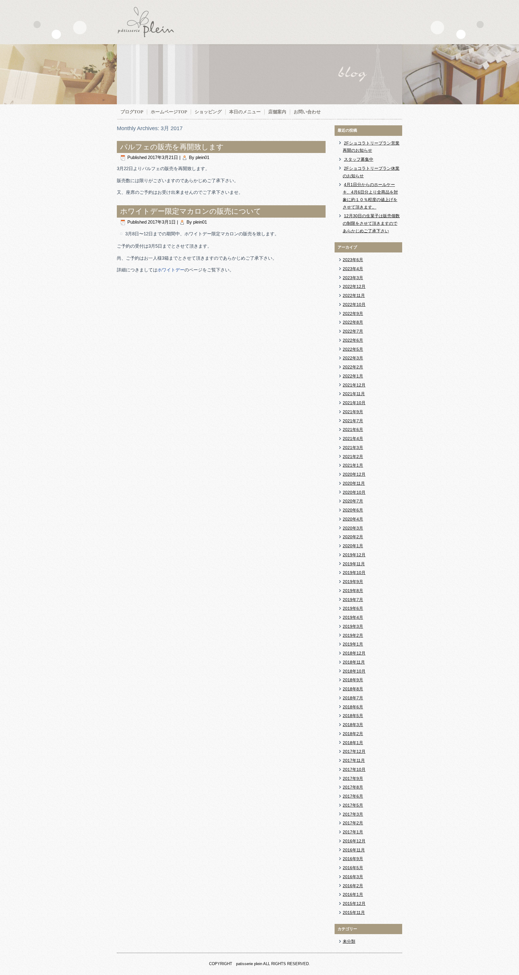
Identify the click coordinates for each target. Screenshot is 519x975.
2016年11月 (354, 850)
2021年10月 (354, 402)
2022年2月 (353, 367)
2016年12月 (354, 841)
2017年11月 (354, 760)
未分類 (349, 941)
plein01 (202, 157)
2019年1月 (353, 644)
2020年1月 (353, 545)
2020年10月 (354, 492)
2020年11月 (354, 483)
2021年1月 (353, 465)
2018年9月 (353, 679)
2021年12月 (354, 385)
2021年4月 (353, 438)
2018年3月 (353, 724)
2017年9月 (353, 778)
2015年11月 (354, 912)
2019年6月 (353, 608)
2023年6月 (353, 259)
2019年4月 (353, 617)
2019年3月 (353, 626)
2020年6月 (353, 510)
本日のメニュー (245, 111)
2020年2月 (353, 536)
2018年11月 (354, 662)
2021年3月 (353, 447)
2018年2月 (353, 733)
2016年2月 (353, 885)
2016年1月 (353, 894)
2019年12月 (354, 554)
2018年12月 (354, 653)
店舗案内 (277, 111)
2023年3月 (353, 277)
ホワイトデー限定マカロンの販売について (190, 211)
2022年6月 (353, 340)
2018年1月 (353, 742)
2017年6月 (353, 796)
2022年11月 (354, 295)
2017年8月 (353, 787)
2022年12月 (354, 286)
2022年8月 (353, 322)
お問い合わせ (307, 111)
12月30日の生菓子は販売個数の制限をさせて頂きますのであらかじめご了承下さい (371, 223)
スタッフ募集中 (358, 159)
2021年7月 (353, 420)
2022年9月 (353, 313)
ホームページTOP (169, 111)
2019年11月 (354, 563)
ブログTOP (131, 111)
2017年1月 (353, 832)
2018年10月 (354, 671)
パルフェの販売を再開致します (172, 147)
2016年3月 (353, 876)
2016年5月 (353, 867)
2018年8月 (353, 688)
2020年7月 (353, 501)
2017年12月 (354, 751)
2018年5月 (353, 715)
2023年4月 (353, 268)
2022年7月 (353, 331)
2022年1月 (353, 376)
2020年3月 (353, 528)
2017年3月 (353, 814)
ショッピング (208, 111)
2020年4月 (353, 519)
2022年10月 (354, 304)
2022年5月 (353, 349)
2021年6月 (353, 429)
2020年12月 (354, 474)
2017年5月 (353, 805)
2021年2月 (353, 456)
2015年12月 (354, 903)
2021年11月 (354, 393)
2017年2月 (353, 823)
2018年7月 (353, 697)
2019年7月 (353, 599)
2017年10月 (354, 769)
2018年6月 (353, 707)
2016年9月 (353, 858)
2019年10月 (354, 572)
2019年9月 (353, 581)
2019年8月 (353, 590)
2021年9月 (353, 411)
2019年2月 (353, 635)
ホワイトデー (170, 269)
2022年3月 (353, 358)
